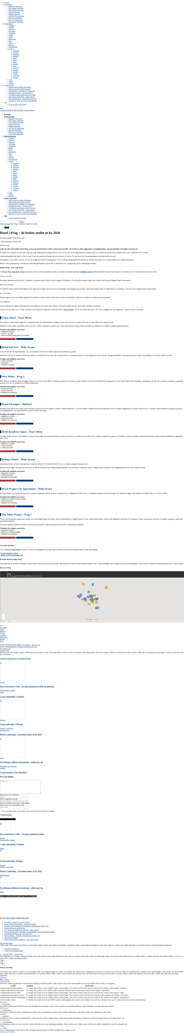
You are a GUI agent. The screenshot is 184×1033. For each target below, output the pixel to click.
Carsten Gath (4, 650)
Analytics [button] (3, 1014)
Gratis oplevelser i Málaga (11, 724)
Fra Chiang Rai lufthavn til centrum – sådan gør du (21, 930)
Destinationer (8, 24)
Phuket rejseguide (14, 14)
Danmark (16, 51)
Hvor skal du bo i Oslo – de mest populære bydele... (22, 834)
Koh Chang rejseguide (16, 10)
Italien (15, 62)
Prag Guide (16, 550)
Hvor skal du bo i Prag (16, 272)
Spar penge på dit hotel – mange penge (22, 97)
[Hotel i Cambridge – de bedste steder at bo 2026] (6, 728)
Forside (6, 3)
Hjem (2, 224)
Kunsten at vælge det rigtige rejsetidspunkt (23, 101)
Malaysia (12, 29)
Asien (10, 43)
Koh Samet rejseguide (16, 22)
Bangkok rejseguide (15, 6)
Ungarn (15, 78)
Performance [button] (4, 1008)
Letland (15, 64)
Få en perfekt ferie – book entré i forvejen (22, 99)
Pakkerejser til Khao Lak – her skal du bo (18, 934)
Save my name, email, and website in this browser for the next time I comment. (28, 811)
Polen (15, 66)
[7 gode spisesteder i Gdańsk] (7, 690)
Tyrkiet (15, 74)
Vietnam (11, 28)
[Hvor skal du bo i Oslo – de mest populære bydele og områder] (12, 680)
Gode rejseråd (9, 85)
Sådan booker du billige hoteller (19, 89)
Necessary (6, 980)
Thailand (11, 26)
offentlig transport (86, 272)
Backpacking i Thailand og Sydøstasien (22, 91)
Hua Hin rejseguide (15, 18)
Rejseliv (11, 83)
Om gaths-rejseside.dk (11, 949)
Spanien (15, 70)
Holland (15, 56)
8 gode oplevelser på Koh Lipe (14, 928)
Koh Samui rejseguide (16, 8)
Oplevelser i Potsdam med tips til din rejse (23, 647)
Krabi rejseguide (14, 12)
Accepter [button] (177, 956)
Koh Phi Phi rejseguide (16, 16)
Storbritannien (4, 730)
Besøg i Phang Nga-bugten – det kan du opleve (20, 924)
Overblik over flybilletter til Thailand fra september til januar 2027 (26, 926)
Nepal (11, 37)
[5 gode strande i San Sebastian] (8, 766)
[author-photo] (5, 649)
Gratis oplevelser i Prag (9, 553)
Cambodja (12, 33)
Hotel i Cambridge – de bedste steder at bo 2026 (21, 734)
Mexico (11, 45)
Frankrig (16, 53)
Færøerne (16, 54)
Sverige (15, 72)
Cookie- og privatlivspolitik (13, 951)
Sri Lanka (12, 31)
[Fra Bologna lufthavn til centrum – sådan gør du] (12, 756)
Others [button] (2, 1026)
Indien (11, 35)
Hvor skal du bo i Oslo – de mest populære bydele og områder (27, 686)
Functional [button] (3, 1002)
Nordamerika (13, 47)
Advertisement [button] (5, 1020)
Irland (15, 58)
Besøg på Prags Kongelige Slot (12, 555)
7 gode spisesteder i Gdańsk (12, 696)
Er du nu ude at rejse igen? (17, 104)
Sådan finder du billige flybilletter (20, 87)
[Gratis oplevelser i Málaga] (12, 718)
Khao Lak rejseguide (16, 20)
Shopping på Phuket (11, 938)
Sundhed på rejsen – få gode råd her (21, 93)
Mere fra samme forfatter (22, 659)
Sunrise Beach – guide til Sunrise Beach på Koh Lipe (22, 936)
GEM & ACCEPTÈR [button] (7, 1032)
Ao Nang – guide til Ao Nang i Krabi (16, 922)
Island (15, 60)
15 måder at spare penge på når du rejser (22, 95)
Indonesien (12, 39)
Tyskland (16, 76)
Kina (10, 41)
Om (5, 103)
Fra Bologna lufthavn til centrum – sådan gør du (21, 762)
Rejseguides (8, 4)
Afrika (11, 81)
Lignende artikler (6, 659)
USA (10, 79)
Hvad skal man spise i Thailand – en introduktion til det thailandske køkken (29, 932)
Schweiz (16, 68)
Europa (11, 49)
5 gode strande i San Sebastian (13, 772)
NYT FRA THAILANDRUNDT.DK (15, 918)
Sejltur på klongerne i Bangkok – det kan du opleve (21, 939)
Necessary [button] (3, 977)
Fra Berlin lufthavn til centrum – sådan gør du (24, 645)
